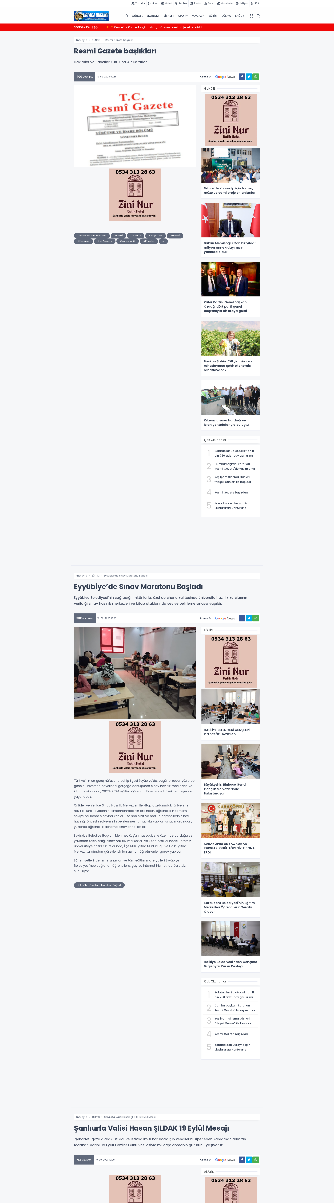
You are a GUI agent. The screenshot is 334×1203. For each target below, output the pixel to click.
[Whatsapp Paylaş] (255, 76)
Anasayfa (81, 40)
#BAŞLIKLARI (155, 235)
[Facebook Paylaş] (242, 76)
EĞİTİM (213, 16)
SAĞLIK (239, 16)
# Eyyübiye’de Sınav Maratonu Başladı (99, 885)
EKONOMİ (153, 16)
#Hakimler (83, 241)
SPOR (181, 16)
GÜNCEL (137, 16)
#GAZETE (135, 235)
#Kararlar (148, 241)
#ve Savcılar (104, 241)
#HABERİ (175, 235)
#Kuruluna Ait (127, 241)
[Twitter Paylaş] (249, 76)
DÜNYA (226, 16)
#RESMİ (118, 235)
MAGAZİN (198, 16)
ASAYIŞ (96, 1117)
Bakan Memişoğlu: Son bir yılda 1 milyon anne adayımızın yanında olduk (162, 27)
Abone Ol (205, 76)
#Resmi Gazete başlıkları (91, 235)
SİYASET (169, 16)
